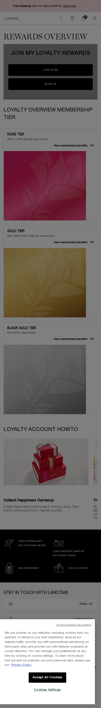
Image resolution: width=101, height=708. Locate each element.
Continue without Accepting (73, 625)
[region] (47, 661)
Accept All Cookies (47, 677)
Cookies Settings (47, 690)
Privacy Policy (21, 665)
